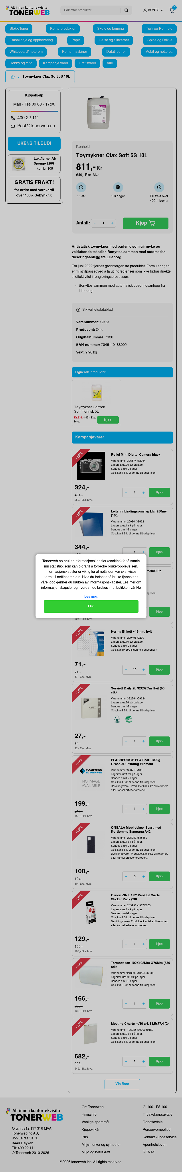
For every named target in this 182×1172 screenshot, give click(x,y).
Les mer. (91, 597)
